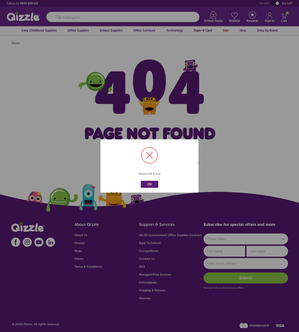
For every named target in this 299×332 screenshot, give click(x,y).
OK (149, 184)
